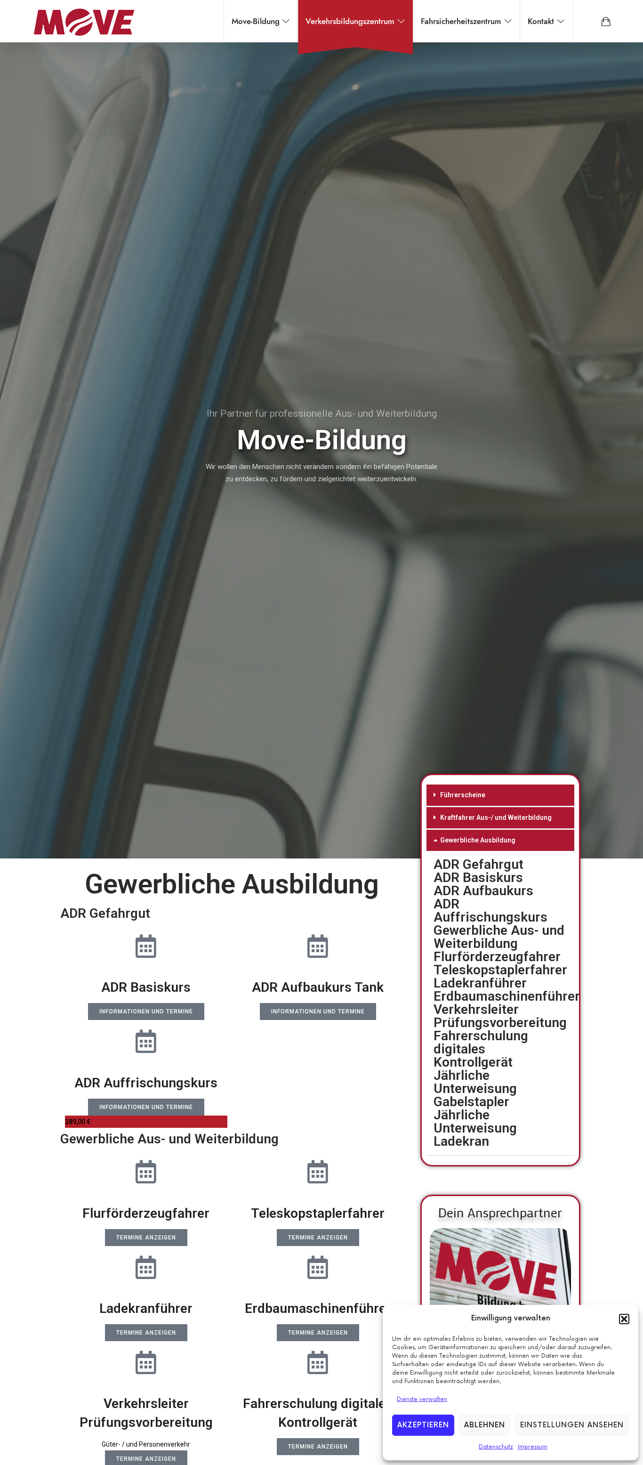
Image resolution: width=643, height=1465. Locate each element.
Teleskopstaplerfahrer (500, 970)
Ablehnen (484, 1425)
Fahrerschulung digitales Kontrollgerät (481, 1049)
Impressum (532, 1446)
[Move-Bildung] (84, 21)
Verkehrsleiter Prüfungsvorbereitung (500, 1016)
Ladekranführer (480, 983)
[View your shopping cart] (606, 21)
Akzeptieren (423, 1425)
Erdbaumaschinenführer (507, 996)
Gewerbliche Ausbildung (477, 840)
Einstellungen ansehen (572, 1425)
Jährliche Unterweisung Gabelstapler (475, 1088)
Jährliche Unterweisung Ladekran (475, 1128)
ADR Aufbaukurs (483, 890)
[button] (624, 1319)
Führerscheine (462, 795)
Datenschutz (496, 1446)
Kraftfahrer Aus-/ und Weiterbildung (496, 817)
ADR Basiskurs (478, 877)
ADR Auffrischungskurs (490, 910)
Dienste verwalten (422, 1399)
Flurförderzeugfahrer (497, 956)
